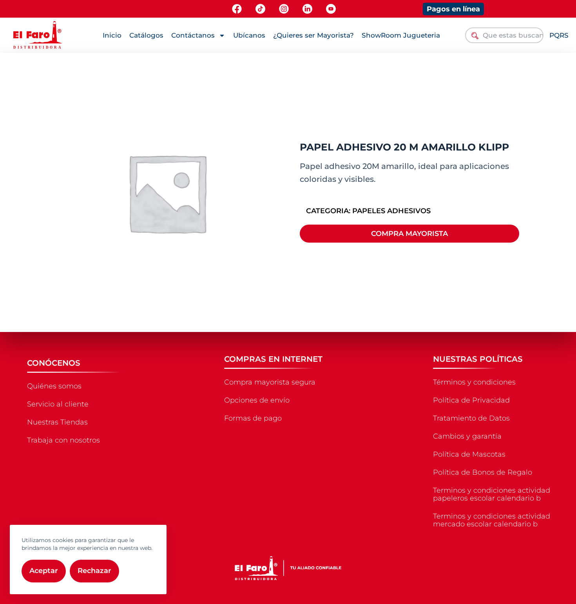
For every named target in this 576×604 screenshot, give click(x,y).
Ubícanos (249, 35)
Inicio (112, 35)
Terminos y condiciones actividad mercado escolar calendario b (491, 520)
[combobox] (504, 35)
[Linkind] (307, 9)
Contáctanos (193, 35)
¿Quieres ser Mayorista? (313, 35)
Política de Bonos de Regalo (482, 472)
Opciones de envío (257, 400)
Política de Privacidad (471, 400)
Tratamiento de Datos (471, 418)
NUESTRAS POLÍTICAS (478, 359)
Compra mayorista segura (269, 382)
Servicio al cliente (58, 404)
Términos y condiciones (474, 382)
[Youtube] (331, 9)
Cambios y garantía (467, 436)
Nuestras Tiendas (57, 422)
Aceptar (43, 570)
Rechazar (94, 570)
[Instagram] (284, 9)
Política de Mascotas (469, 454)
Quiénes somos (54, 386)
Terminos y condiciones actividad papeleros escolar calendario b (491, 494)
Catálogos (146, 35)
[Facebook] (237, 9)
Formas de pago (253, 418)
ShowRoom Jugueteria (401, 35)
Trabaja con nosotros (63, 440)
